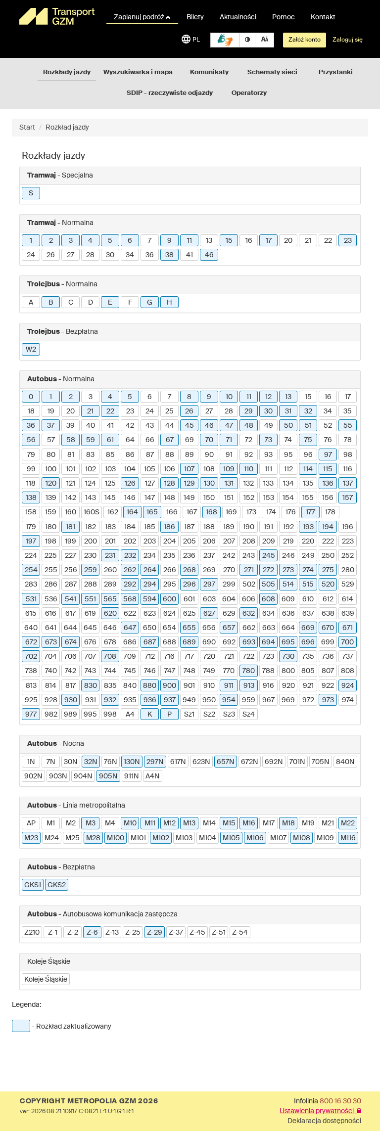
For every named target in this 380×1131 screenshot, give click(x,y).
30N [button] (71, 762)
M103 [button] (184, 838)
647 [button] (130, 628)
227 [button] (70, 555)
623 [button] (149, 613)
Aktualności (238, 17)
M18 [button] (288, 823)
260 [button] (110, 570)
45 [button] (189, 425)
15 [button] (229, 240)
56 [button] (31, 440)
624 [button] (169, 613)
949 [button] (189, 700)
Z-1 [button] (52, 932)
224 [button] (31, 555)
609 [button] (288, 599)
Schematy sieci (272, 72)
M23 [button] (31, 838)
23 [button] (348, 240)
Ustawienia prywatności (318, 1111)
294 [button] (149, 584)
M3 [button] (90, 823)
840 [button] (130, 685)
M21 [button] (328, 823)
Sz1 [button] (189, 714)
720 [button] (209, 656)
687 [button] (149, 642)
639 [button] (347, 613)
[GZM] (56, 16)
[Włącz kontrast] (247, 40)
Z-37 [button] (176, 932)
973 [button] (328, 700)
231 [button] (110, 555)
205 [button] (189, 541)
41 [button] (189, 255)
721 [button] (229, 656)
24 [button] (31, 255)
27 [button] (70, 255)
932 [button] (110, 700)
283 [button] (31, 584)
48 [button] (248, 425)
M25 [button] (72, 838)
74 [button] (288, 440)
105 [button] (149, 469)
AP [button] (31, 823)
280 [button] (347, 570)
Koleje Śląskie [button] (45, 979)
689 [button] (189, 642)
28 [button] (90, 255)
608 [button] (268, 599)
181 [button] (70, 527)
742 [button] (70, 671)
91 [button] (229, 455)
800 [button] (288, 671)
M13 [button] (189, 823)
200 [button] (90, 541)
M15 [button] (229, 823)
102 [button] (90, 469)
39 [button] (70, 425)
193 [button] (308, 527)
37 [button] (50, 425)
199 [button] (70, 541)
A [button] (31, 302)
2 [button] (51, 240)
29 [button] (248, 411)
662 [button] (248, 628)
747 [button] (169, 671)
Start (27, 127)
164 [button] (132, 512)
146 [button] (130, 498)
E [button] (110, 302)
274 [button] (308, 570)
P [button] (169, 714)
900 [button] (169, 685)
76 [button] (328, 440)
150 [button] (209, 498)
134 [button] (288, 483)
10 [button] (229, 397)
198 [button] (50, 541)
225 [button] (51, 555)
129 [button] (189, 483)
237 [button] (209, 555)
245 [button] (268, 555)
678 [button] (110, 642)
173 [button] (251, 512)
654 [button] (169, 628)
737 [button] (347, 656)
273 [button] (288, 570)
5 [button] (110, 240)
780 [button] (248, 671)
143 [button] (90, 498)
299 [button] (229, 584)
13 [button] (209, 240)
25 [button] (169, 411)
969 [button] (288, 700)
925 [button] (31, 700)
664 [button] (288, 628)
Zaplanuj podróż (140, 17)
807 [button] (328, 671)
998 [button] (110, 714)
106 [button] (169, 469)
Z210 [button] (32, 932)
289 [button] (110, 584)
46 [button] (209, 255)
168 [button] (211, 512)
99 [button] (31, 469)
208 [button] (248, 541)
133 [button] (268, 483)
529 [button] (347, 584)
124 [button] (90, 483)
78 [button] (348, 440)
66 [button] (149, 440)
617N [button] (178, 762)
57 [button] (51, 440)
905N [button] (108, 776)
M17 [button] (269, 823)
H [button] (169, 302)
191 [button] (268, 527)
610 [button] (308, 599)
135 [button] (308, 483)
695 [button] (288, 642)
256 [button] (70, 570)
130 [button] (209, 483)
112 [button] (288, 469)
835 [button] (110, 685)
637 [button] (308, 613)
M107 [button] (278, 838)
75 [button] (308, 440)
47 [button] (229, 425)
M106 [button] (255, 838)
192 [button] (288, 527)
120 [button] (51, 483)
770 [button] (229, 671)
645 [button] (90, 628)
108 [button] (209, 469)
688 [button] (169, 642)
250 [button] (328, 555)
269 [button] (209, 570)
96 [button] (308, 455)
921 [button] (308, 685)
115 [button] (327, 469)
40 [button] (90, 425)
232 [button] (130, 555)
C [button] (70, 302)
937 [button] (170, 700)
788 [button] (268, 671)
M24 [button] (52, 838)
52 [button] (328, 425)
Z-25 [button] (133, 932)
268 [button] (189, 570)
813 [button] (31, 685)
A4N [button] (152, 776)
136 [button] (328, 483)
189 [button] (229, 527)
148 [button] (169, 498)
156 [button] (327, 498)
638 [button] (328, 613)
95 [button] (288, 455)
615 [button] (31, 613)
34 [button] (130, 255)
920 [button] (288, 685)
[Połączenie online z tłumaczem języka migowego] (225, 40)
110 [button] (248, 469)
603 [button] (209, 599)
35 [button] (347, 411)
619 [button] (90, 613)
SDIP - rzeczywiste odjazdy (170, 93)
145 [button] (110, 498)
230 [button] (90, 555)
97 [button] (328, 455)
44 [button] (169, 425)
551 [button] (90, 599)
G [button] (149, 302)
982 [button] (51, 714)
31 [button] (288, 411)
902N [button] (33, 776)
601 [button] (189, 599)
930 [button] (70, 700)
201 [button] (110, 541)
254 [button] (31, 570)
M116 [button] (348, 838)
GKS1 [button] (32, 885)
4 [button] (90, 240)
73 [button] (268, 440)
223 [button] (348, 541)
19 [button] (51, 411)
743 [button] (90, 671)
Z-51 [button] (219, 932)
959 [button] (248, 700)
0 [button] (31, 397)
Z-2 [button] (72, 932)
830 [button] (90, 685)
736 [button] (328, 656)
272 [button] (268, 570)
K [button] (149, 714)
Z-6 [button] (92, 932)
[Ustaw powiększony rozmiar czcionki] (264, 40)
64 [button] (130, 440)
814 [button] (50, 685)
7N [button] (51, 762)
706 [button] (70, 656)
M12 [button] (169, 823)
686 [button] (130, 642)
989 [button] (70, 714)
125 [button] (110, 483)
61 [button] (110, 440)
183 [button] (110, 527)
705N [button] (321, 762)
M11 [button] (149, 823)
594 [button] (149, 599)
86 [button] (130, 455)
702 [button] (31, 656)
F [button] (130, 302)
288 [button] (90, 584)
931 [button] (90, 700)
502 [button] (248, 584)
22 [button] (328, 240)
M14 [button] (209, 823)
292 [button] (130, 584)
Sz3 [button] (229, 714)
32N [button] (90, 762)
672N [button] (249, 762)
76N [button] (110, 762)
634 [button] (268, 613)
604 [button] (229, 599)
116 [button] (347, 469)
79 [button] (31, 455)
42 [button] (130, 425)
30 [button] (110, 255)
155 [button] (308, 498)
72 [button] (248, 440)
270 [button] (229, 570)
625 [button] (189, 613)
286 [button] (51, 584)
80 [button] (51, 455)
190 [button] (248, 527)
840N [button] (345, 762)
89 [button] (189, 455)
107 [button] (189, 469)
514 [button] (288, 584)
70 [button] (209, 440)
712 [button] (150, 656)
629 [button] (229, 613)
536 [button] (51, 599)
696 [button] (308, 642)
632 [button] (248, 613)
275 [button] (328, 570)
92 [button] (248, 455)
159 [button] (50, 512)
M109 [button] (325, 838)
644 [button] (70, 628)
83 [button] (90, 455)
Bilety (195, 17)
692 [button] (229, 642)
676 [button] (90, 642)
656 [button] (209, 628)
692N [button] (274, 762)
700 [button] (347, 642)
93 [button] (268, 455)
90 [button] (209, 455)
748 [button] (189, 671)
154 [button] (288, 498)
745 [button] (130, 671)
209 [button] (268, 541)
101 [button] (70, 469)
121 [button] (70, 483)
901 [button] (189, 685)
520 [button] (328, 584)
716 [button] (169, 656)
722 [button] (248, 656)
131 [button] (229, 483)
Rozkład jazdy (67, 127)
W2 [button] (31, 349)
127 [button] (150, 483)
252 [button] (347, 555)
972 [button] (308, 700)
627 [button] (209, 613)
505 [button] (268, 584)
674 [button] (71, 642)
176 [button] (290, 512)
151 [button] (229, 498)
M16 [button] (248, 823)
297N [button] (155, 762)
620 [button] (110, 613)
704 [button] (51, 656)
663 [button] (268, 628)
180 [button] (50, 527)
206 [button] (209, 541)
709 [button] (130, 656)
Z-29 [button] (154, 932)
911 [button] (229, 685)
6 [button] (130, 240)
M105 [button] (231, 838)
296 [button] (189, 584)
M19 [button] (308, 823)
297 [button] (209, 584)
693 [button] (248, 642)
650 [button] (149, 628)
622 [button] (130, 613)
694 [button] (268, 642)
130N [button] (132, 762)
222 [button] (328, 541)
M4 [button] (110, 823)
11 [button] (189, 240)
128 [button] (169, 483)
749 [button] (209, 671)
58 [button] (70, 440)
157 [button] (347, 498)
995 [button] (90, 714)
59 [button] (90, 440)
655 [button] (189, 628)
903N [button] (58, 776)
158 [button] (31, 512)
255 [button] (51, 570)
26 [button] (51, 255)
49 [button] (268, 425)
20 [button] (288, 240)
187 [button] (189, 527)
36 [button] (149, 255)
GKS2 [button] (57, 885)
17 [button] (269, 240)
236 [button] (189, 555)
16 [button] (248, 240)
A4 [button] (130, 714)
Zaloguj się (347, 40)
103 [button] (110, 469)
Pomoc (283, 17)
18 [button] (31, 411)
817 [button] (70, 685)
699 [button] (327, 642)
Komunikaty (209, 72)
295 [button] (169, 584)
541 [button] (70, 599)
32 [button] (308, 411)
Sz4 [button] (248, 714)
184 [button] (130, 527)
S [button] (31, 193)
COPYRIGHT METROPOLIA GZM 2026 (89, 1101)
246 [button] (288, 555)
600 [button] (169, 599)
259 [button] (90, 570)
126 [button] (130, 483)
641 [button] (50, 628)
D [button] (90, 302)
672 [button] (31, 642)
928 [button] (51, 700)
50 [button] (288, 425)
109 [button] (229, 469)
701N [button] (297, 762)
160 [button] (70, 512)
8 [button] (189, 397)
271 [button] (249, 570)
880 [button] (149, 685)
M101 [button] (138, 838)
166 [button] (172, 512)
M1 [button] (51, 823)
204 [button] (169, 541)
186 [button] (169, 527)
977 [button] (31, 714)
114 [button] (308, 469)
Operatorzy (249, 93)
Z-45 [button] (197, 932)
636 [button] (288, 613)
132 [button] (248, 483)
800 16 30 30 (340, 1101)
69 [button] (189, 440)
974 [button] (348, 700)
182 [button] (90, 527)
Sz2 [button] (209, 714)
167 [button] (192, 512)
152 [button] (248, 498)
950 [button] (209, 700)
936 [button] (149, 700)
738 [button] (31, 671)
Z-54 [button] (240, 932)
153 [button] (268, 498)
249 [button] (308, 555)
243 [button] (248, 555)
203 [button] (149, 541)
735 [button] (308, 656)
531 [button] (31, 599)
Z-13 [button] (112, 932)
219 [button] (288, 541)
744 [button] (110, 671)
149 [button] (189, 498)
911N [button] (131, 776)
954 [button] (229, 700)
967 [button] (268, 700)
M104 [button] (207, 838)
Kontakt (323, 17)
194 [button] (327, 527)
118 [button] (31, 483)
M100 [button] (115, 838)
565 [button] (110, 599)
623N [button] (201, 762)
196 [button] (347, 527)
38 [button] (169, 255)
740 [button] (51, 671)
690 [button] (209, 642)
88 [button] (169, 455)
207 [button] (229, 541)
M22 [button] (348, 823)
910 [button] (209, 685)
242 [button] (229, 555)
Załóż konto (304, 40)
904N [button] (83, 776)
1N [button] (31, 762)
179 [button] (31, 527)
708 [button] (110, 656)
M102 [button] (160, 838)
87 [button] (150, 455)
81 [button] (70, 455)
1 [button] (31, 240)
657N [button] (226, 762)
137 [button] (348, 483)
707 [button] (90, 656)
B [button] (50, 302)
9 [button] (169, 240)
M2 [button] (71, 823)
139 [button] (51, 498)
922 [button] (328, 685)
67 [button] (170, 440)
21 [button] (308, 240)
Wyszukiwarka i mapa (138, 72)
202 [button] (130, 541)
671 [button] (347, 628)
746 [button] (150, 671)
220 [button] (308, 541)
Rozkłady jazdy (67, 72)
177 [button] (310, 512)
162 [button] (112, 512)
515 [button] (308, 584)
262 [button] (130, 570)
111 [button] (268, 469)
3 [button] (71, 240)
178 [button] (330, 512)
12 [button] (268, 397)
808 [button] (347, 671)
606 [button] (248, 599)
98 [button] (347, 455)
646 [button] (110, 628)
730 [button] (288, 656)
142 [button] (70, 498)
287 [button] (71, 584)
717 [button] (189, 656)
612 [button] (328, 599)
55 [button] (347, 425)
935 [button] (130, 700)
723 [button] (268, 656)
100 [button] (50, 469)
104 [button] (130, 469)
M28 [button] (93, 838)
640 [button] (31, 628)
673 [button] (51, 642)
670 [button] (328, 628)
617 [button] (70, 613)
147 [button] (149, 498)
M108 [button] (301, 838)
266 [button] (169, 570)
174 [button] (271, 512)
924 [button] (347, 685)
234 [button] (149, 555)
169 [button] (231, 512)
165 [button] (152, 512)
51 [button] (308, 425)
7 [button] (149, 240)
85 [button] (110, 455)
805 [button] (308, 671)
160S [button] (91, 512)
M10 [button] (130, 823)
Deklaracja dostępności (324, 1121)
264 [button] (149, 570)
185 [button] (149, 527)
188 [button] (209, 527)
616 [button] (50, 613)
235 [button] (169, 555)
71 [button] (229, 440)
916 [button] (268, 685)
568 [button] (130, 599)
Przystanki (336, 72)
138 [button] (31, 498)
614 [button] (347, 599)
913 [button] (248, 685)
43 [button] (149, 425)
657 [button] (229, 628)
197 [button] (31, 541)
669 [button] (308, 628)
